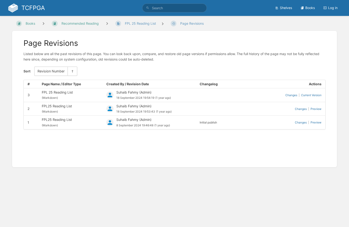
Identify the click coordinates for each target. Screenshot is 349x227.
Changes (291, 95)
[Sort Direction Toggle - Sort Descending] (72, 71)
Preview (316, 109)
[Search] (147, 8)
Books (310, 8)
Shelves (286, 8)
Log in (333, 8)
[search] (174, 8)
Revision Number (51, 71)
